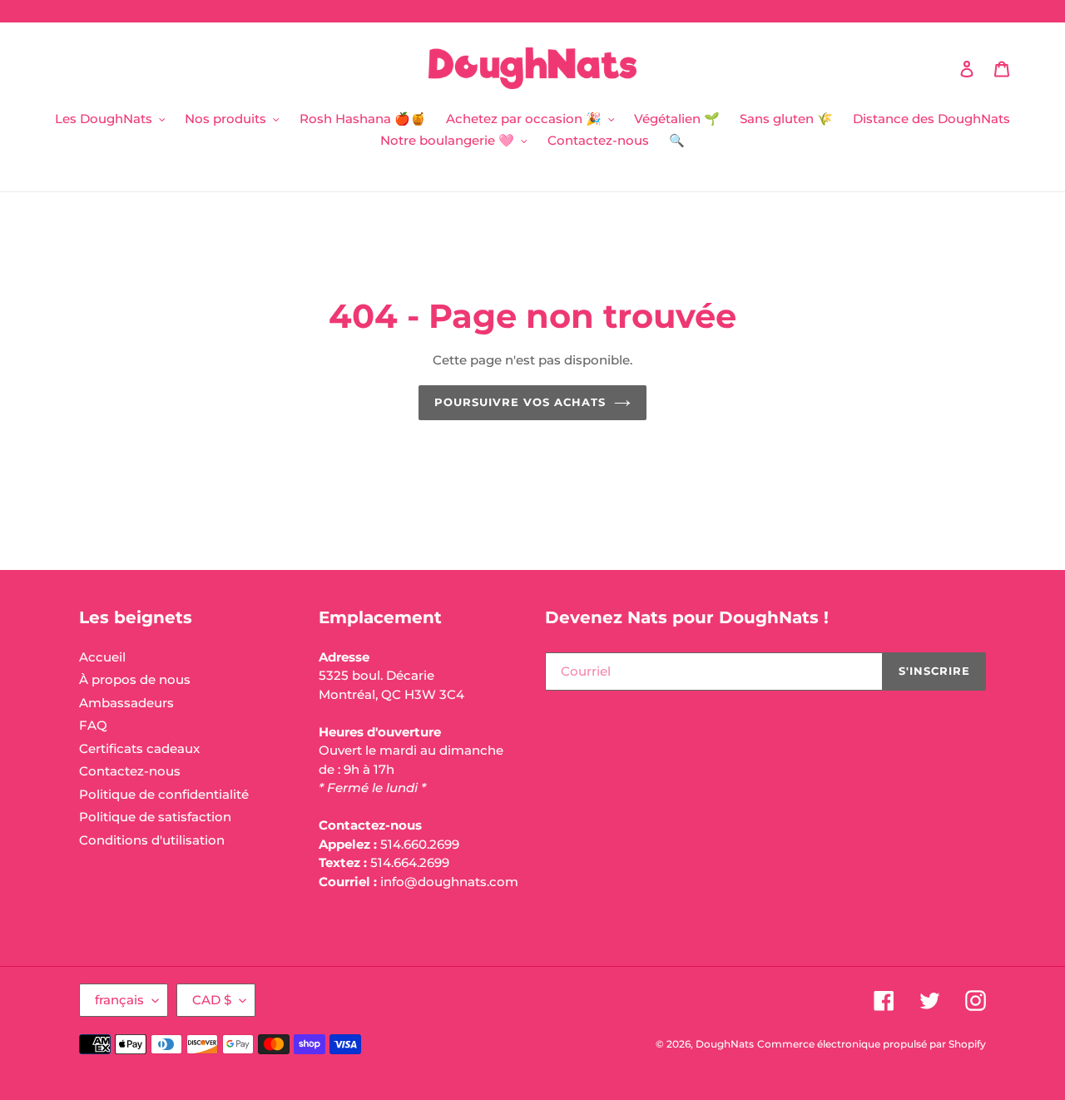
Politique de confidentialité (164, 794)
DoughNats (725, 1044)
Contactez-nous (130, 771)
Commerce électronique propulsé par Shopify (871, 1044)
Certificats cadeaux (139, 748)
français (119, 1000)
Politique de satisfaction (155, 817)
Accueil (102, 657)
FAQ (93, 725)
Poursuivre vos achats (520, 402)
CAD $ (211, 1000)
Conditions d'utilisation (152, 840)
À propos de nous (135, 679)
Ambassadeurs (126, 703)
